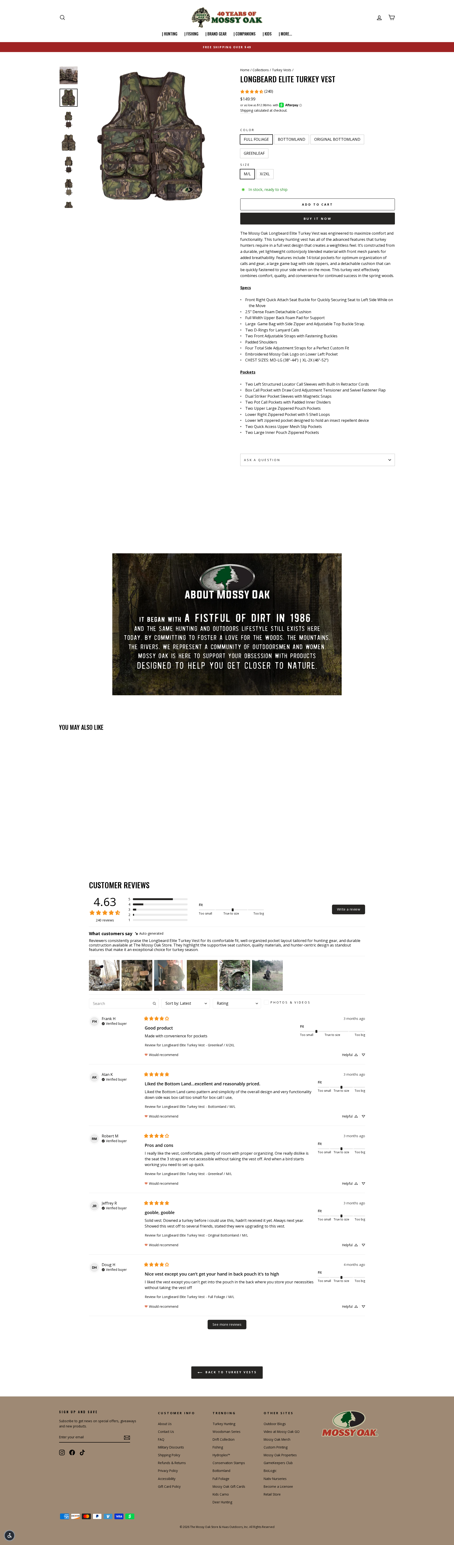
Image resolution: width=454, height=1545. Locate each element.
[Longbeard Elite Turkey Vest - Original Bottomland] (75, 845)
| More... (285, 34)
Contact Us (166, 1431)
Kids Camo (221, 1494)
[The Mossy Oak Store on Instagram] (62, 1452)
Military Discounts (171, 1447)
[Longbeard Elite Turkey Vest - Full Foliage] (62, 845)
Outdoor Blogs (275, 1424)
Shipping (246, 110)
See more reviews (227, 1324)
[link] (256, 91)
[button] (158, 899)
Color (247, 130)
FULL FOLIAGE (256, 139)
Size (245, 165)
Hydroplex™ (221, 1455)
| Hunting (169, 34)
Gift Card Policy (169, 1486)
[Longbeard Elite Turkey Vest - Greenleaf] (81, 845)
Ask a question (262, 460)
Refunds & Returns (172, 1463)
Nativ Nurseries (275, 1478)
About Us (165, 1424)
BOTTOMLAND (291, 139)
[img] (149, 934)
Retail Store (272, 1494)
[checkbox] (289, 1002)
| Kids (267, 34)
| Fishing (191, 34)
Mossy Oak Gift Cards (229, 1486)
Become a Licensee (278, 1486)
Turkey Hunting (224, 1424)
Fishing (218, 1447)
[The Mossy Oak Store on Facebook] (72, 1452)
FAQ (161, 1439)
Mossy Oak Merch (277, 1439)
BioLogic (270, 1470)
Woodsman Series (226, 1431)
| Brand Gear (216, 34)
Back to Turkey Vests (230, 1372)
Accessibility (166, 1478)
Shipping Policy (169, 1455)
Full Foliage (221, 1478)
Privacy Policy (168, 1470)
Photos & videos (291, 1002)
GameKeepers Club (278, 1463)
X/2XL (265, 173)
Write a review (348, 909)
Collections (261, 70)
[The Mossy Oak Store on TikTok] (82, 1452)
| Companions (245, 34)
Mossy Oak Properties (280, 1455)
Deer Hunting (222, 1502)
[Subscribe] (127, 1437)
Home (244, 70)
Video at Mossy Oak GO (282, 1431)
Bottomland (221, 1470)
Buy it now (318, 218)
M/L (247, 173)
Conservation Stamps (229, 1463)
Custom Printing (276, 1447)
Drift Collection (224, 1439)
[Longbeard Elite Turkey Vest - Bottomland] (68, 845)
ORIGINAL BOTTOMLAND (337, 139)
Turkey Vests (281, 70)
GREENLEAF (254, 153)
